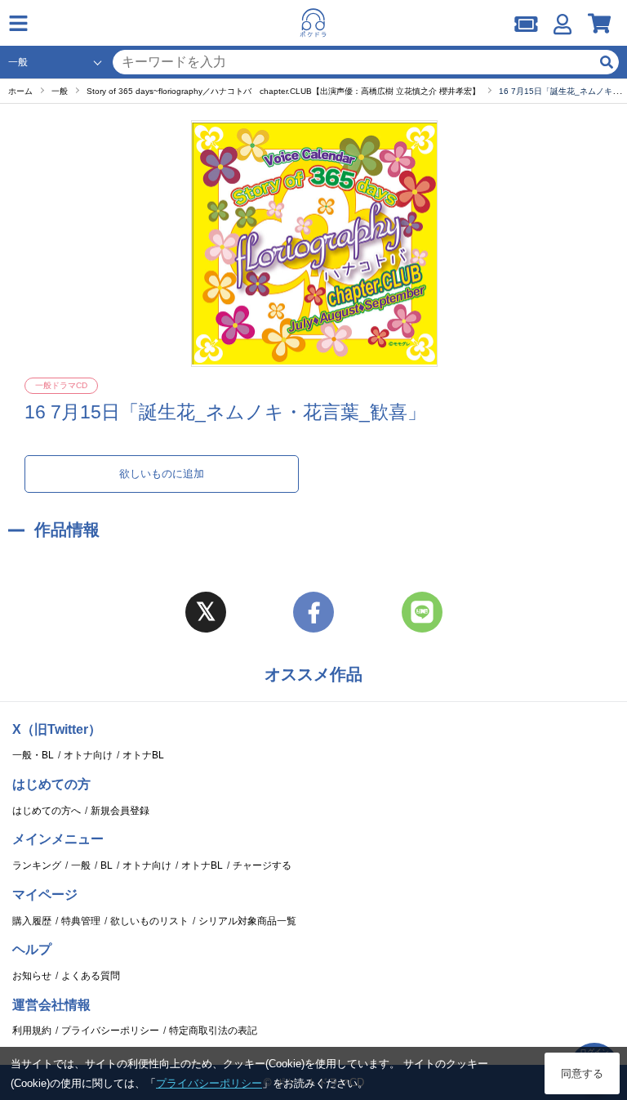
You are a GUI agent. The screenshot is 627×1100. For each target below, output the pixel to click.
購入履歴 (31, 921)
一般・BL (33, 755)
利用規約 (31, 1030)
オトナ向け (88, 755)
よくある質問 (90, 976)
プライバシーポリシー (110, 1030)
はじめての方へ (46, 810)
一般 (81, 865)
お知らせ (31, 976)
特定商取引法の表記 (213, 1030)
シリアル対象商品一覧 (247, 921)
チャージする (262, 865)
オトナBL (143, 755)
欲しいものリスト (149, 921)
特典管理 (80, 921)
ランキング (36, 865)
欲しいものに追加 (161, 473)
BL (106, 865)
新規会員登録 (120, 810)
